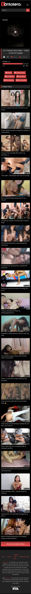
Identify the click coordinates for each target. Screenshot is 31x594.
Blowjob (9, 72)
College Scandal (20, 72)
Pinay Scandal (9, 80)
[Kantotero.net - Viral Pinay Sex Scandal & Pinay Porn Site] (13, 4)
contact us (8, 578)
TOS (15, 556)
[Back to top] (26, 589)
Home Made (22, 76)
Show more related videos (15, 544)
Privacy (9, 556)
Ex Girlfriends (10, 76)
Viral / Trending (22, 80)
